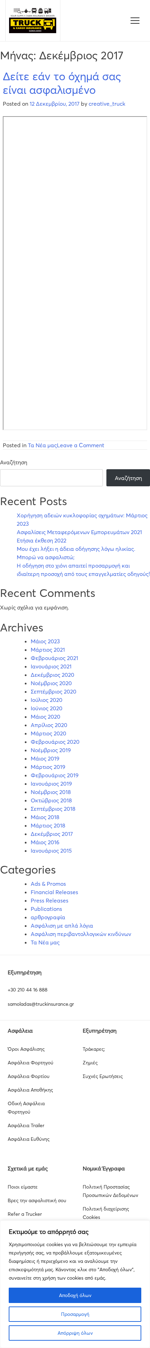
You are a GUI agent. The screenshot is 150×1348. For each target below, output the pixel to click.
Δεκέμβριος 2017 (52, 833)
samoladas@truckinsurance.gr (41, 1004)
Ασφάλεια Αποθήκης (30, 1090)
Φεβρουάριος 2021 (54, 657)
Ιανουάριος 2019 (51, 783)
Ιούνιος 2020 (46, 708)
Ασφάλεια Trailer (26, 1125)
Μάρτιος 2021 (48, 649)
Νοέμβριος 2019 (51, 750)
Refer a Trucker (25, 1214)
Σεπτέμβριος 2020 (53, 691)
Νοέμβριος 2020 (51, 683)
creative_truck (107, 103)
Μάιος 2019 (45, 758)
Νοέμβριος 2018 (51, 791)
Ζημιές (90, 1062)
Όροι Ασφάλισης (26, 1049)
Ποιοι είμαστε (23, 1187)
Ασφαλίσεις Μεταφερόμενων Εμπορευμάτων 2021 (79, 532)
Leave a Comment (80, 445)
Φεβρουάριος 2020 (55, 741)
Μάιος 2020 (45, 716)
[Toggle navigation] (135, 21)
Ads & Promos (48, 883)
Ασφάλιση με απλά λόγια (62, 925)
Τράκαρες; (94, 1049)
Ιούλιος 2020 (46, 699)
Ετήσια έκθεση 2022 (41, 540)
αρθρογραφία (48, 917)
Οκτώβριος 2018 (51, 800)
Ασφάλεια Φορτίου (29, 1076)
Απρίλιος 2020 (49, 724)
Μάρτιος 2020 (48, 733)
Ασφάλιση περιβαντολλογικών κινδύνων (81, 933)
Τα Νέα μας (42, 445)
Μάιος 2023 (45, 641)
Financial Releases (54, 892)
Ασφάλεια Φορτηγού (30, 1062)
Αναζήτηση (13, 462)
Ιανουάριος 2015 (51, 850)
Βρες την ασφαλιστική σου (37, 1200)
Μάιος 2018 (45, 817)
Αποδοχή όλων (75, 1295)
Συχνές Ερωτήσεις (103, 1076)
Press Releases (49, 900)
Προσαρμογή (75, 1314)
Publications (46, 908)
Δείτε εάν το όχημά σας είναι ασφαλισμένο (62, 82)
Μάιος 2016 (45, 842)
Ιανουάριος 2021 (51, 666)
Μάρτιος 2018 (48, 825)
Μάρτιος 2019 (48, 766)
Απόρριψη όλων (75, 1333)
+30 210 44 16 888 (27, 990)
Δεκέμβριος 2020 (52, 674)
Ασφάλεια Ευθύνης (29, 1139)
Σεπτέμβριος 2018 (53, 808)
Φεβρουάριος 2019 (54, 775)
